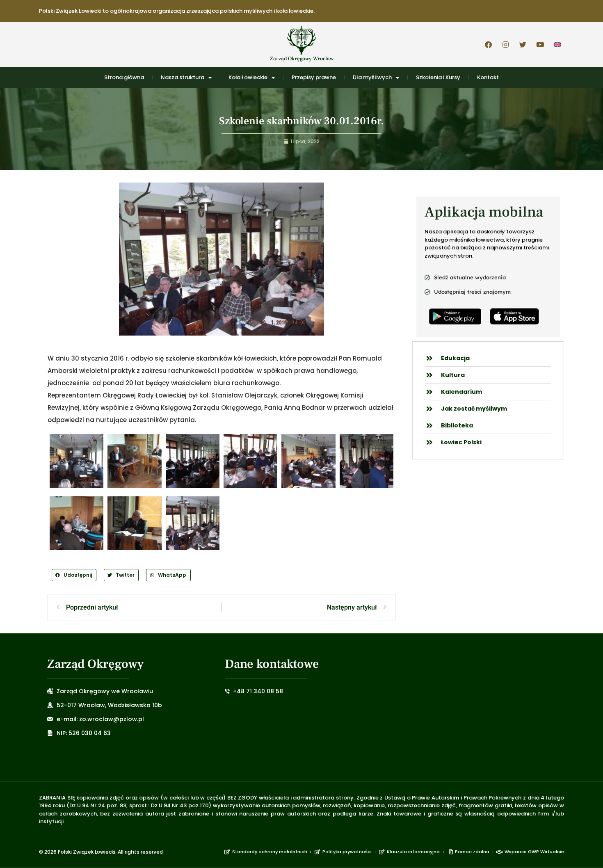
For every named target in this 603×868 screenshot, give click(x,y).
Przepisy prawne (314, 77)
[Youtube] (540, 44)
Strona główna (124, 77)
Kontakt (488, 77)
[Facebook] (488, 44)
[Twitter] (523, 44)
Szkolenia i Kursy (438, 77)
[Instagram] (505, 44)
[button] (74, 575)
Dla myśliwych (372, 77)
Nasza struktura (182, 77)
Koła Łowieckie (247, 77)
